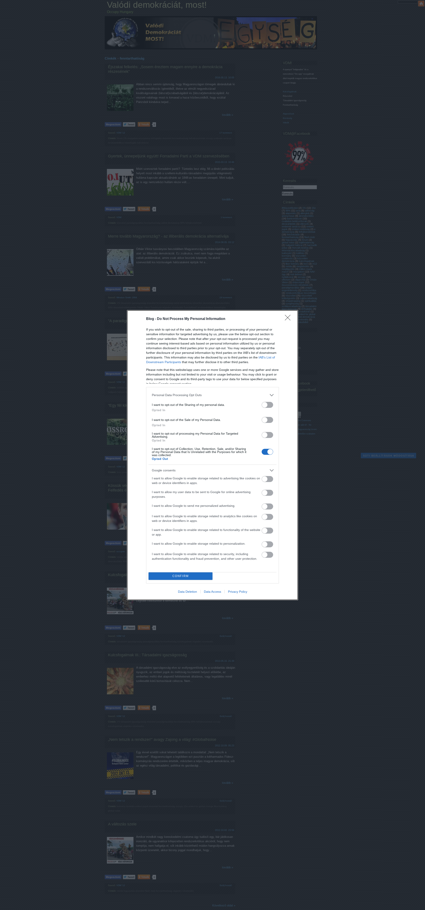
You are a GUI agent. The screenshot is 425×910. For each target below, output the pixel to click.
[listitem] (212, 395)
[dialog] (212, 455)
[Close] (289, 319)
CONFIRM (180, 576)
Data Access (212, 591)
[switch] (267, 405)
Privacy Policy (237, 591)
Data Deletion (187, 591)
